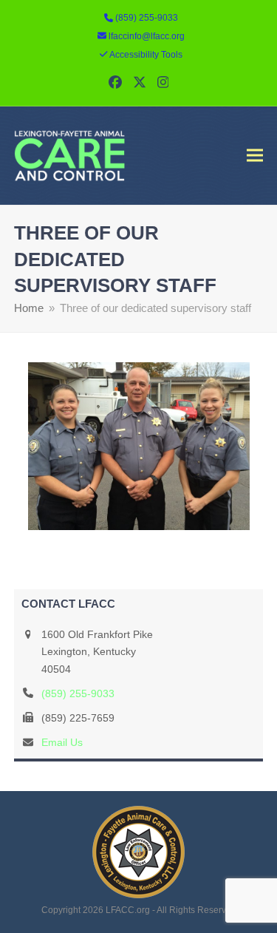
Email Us (62, 742)
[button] (255, 155)
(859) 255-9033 (77, 693)
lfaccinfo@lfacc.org (147, 36)
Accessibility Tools (145, 55)
